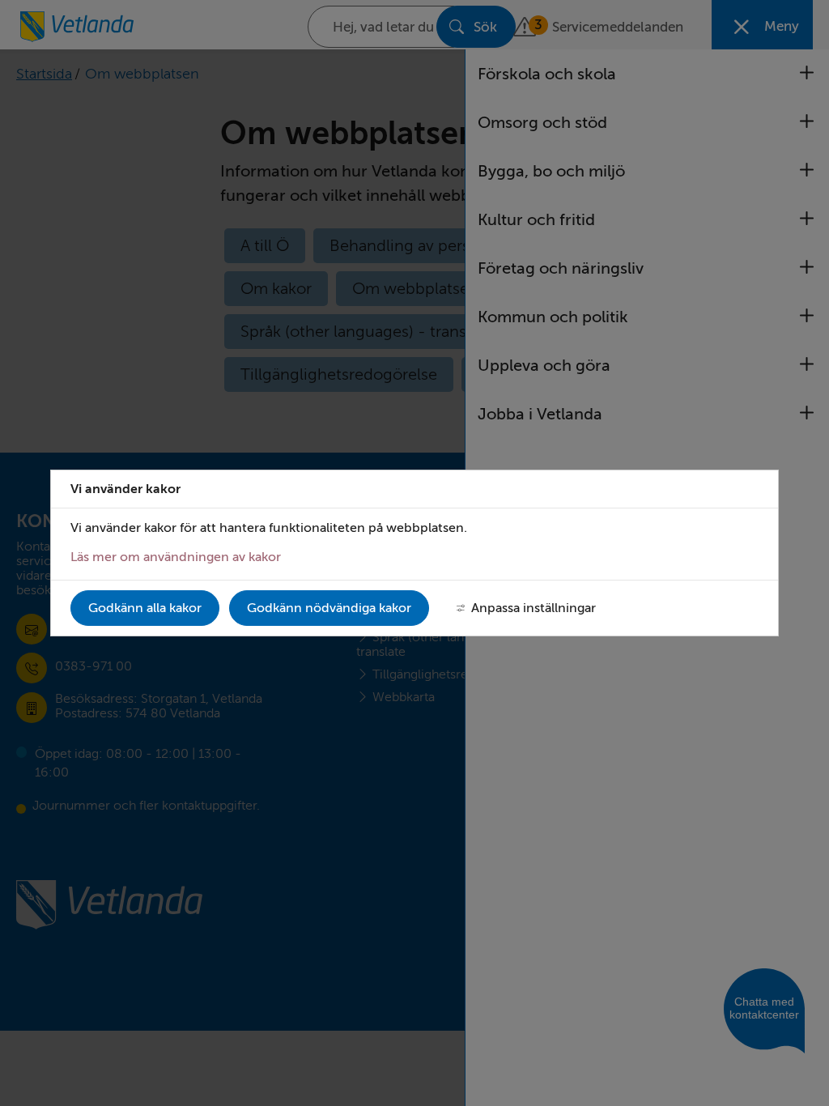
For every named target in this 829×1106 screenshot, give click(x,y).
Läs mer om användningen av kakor (175, 557)
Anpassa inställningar (533, 608)
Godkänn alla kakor (145, 608)
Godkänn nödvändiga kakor (329, 608)
